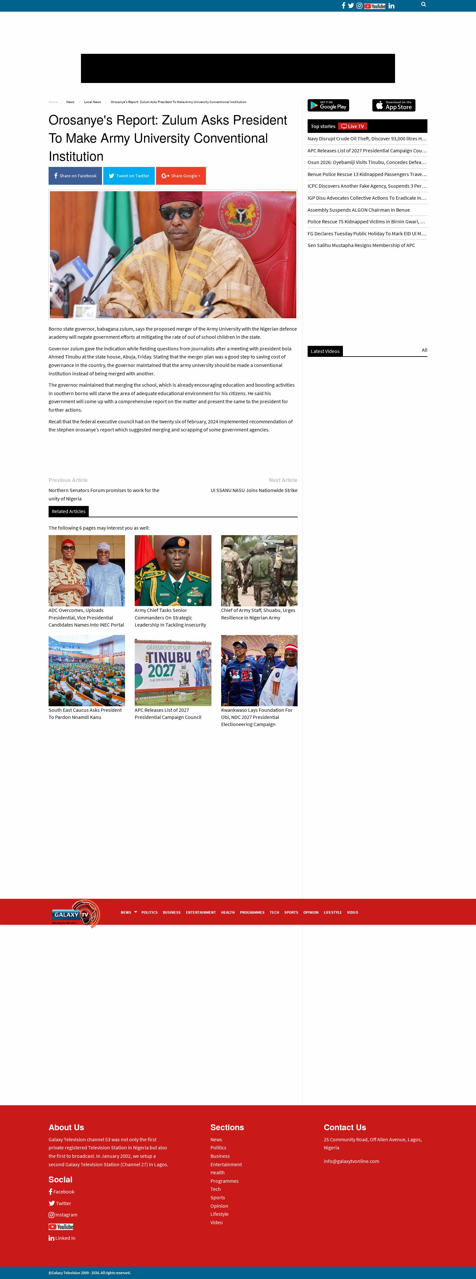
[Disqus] (173, 823)
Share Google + (184, 176)
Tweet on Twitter (131, 176)
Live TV (355, 126)
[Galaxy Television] (76, 910)
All (424, 349)
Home (53, 102)
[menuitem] (128, 912)
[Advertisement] (238, 68)
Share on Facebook (77, 176)
